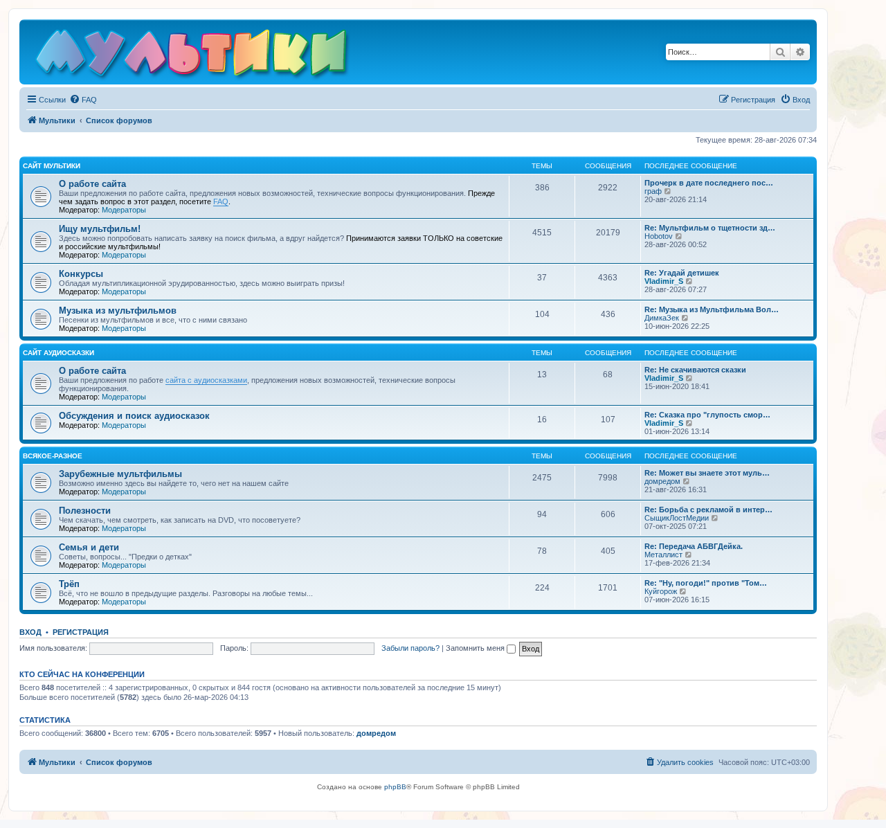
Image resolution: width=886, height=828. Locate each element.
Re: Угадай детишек (681, 273)
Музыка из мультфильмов (118, 310)
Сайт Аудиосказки (58, 353)
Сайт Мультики (51, 166)
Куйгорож (660, 591)
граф (653, 191)
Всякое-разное (52, 456)
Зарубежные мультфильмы (120, 474)
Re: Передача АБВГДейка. (693, 546)
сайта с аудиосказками (206, 380)
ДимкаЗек (661, 318)
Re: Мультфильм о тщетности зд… (709, 228)
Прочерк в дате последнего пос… (708, 183)
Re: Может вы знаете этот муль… (707, 473)
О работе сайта (92, 184)
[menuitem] (83, 99)
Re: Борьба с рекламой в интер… (708, 509)
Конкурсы (81, 274)
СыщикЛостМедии (676, 518)
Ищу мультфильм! (100, 229)
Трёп (69, 584)
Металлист (663, 554)
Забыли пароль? (410, 648)
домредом (662, 481)
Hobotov (658, 236)
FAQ (220, 201)
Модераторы (124, 210)
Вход (30, 632)
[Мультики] (193, 55)
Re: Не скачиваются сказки (695, 370)
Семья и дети (89, 547)
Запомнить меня (476, 648)
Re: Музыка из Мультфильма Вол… (711, 309)
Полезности (85, 510)
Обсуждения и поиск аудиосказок (134, 416)
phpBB (395, 787)
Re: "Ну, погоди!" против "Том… (705, 583)
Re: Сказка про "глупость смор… (707, 415)
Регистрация (81, 632)
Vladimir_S (663, 281)
